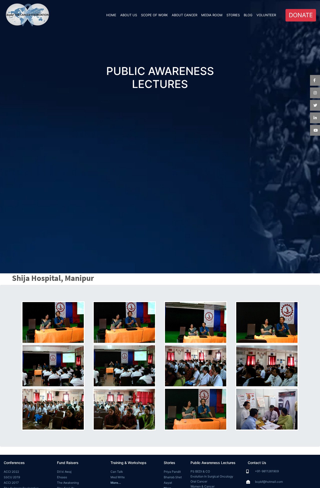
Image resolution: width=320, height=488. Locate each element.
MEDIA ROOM (211, 15)
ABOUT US (128, 15)
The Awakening (68, 483)
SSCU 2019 (12, 477)
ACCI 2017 (11, 483)
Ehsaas (62, 477)
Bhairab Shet (173, 477)
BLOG (248, 15)
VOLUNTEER (266, 15)
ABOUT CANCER (184, 15)
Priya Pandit (172, 472)
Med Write (117, 477)
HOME (112, 15)
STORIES (233, 15)
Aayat (168, 483)
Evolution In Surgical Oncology (211, 476)
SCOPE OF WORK (154, 15)
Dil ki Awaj (64, 472)
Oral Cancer (198, 481)
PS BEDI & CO (200, 471)
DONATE (301, 15)
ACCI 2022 (11, 472)
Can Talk (116, 472)
